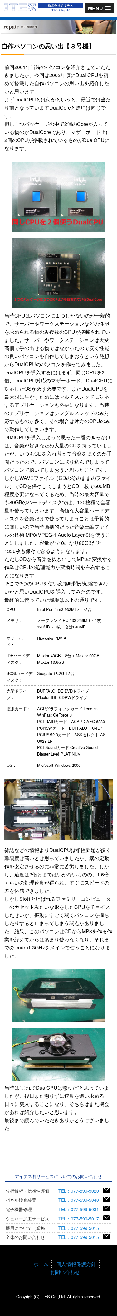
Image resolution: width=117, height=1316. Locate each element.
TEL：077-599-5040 (80, 1200)
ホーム (40, 1264)
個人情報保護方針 (76, 1264)
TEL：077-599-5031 (80, 1209)
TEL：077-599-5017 (80, 1218)
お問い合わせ (65, 1272)
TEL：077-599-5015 (80, 1228)
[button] (99, 8)
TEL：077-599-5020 (80, 1191)
